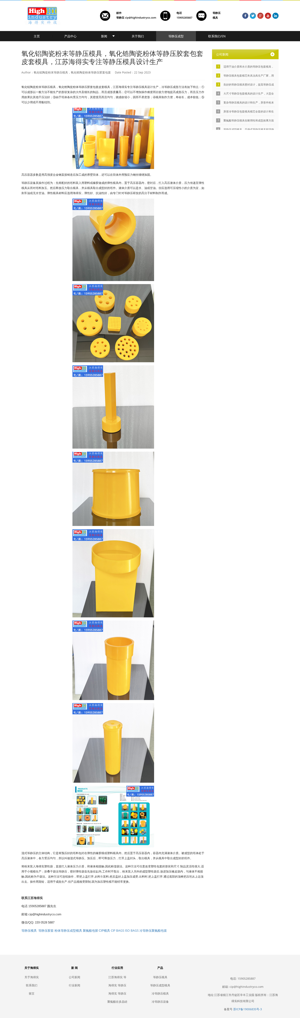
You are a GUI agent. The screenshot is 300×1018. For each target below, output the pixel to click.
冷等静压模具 (160, 993)
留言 (31, 993)
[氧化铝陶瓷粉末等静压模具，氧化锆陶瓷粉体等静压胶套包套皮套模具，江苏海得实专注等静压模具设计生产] (113, 138)
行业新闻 (74, 985)
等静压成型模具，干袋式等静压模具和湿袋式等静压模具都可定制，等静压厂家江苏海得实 (248, 129)
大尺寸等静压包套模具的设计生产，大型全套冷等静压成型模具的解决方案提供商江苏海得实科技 (248, 94)
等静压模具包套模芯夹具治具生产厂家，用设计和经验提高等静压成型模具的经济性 (248, 76)
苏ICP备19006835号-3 (247, 1009)
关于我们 (138, 36)
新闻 (104, 36)
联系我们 (31, 985)
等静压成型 (176, 36)
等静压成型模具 (160, 985)
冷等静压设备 (160, 1001)
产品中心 (70, 36)
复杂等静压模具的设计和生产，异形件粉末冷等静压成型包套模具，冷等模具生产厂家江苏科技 (248, 102)
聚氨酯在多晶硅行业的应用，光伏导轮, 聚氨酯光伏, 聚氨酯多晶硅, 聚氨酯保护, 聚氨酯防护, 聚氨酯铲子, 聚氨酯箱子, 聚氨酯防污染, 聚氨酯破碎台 (117, 1001)
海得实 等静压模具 (117, 993)
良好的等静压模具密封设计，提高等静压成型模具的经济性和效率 (248, 85)
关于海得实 (31, 977)
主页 (37, 36)
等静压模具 (160, 977)
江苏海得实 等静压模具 (117, 977)
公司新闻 (74, 977)
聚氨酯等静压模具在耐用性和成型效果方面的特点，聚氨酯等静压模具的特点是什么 (248, 120)
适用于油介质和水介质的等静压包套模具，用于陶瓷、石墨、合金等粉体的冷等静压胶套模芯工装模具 (248, 67)
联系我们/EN (217, 36)
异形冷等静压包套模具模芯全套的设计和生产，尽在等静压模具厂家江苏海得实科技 (248, 111)
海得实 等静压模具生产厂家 (117, 985)
